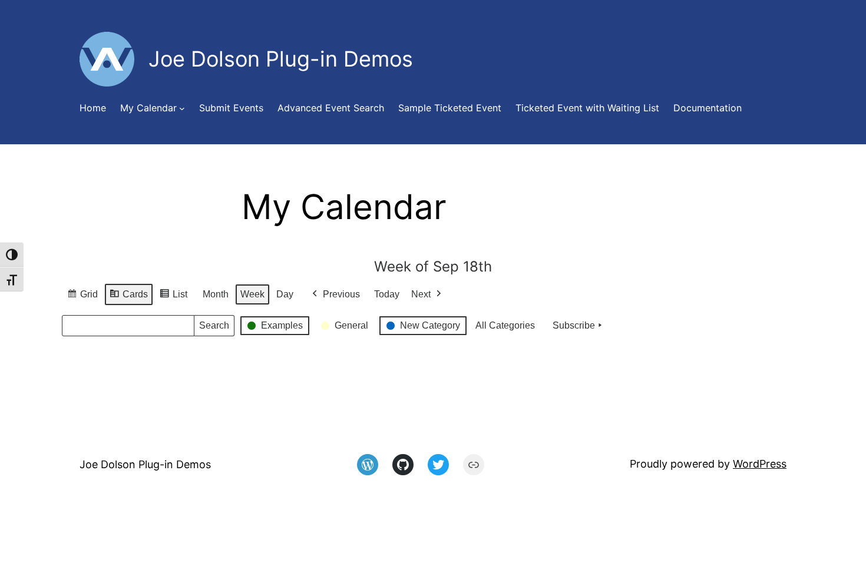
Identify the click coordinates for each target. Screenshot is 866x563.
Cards (128, 297)
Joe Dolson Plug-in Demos (145, 464)
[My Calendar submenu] (182, 108)
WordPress (759, 464)
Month (216, 294)
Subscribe (574, 325)
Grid (82, 297)
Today (386, 294)
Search (214, 328)
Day (284, 294)
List (173, 297)
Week (252, 294)
